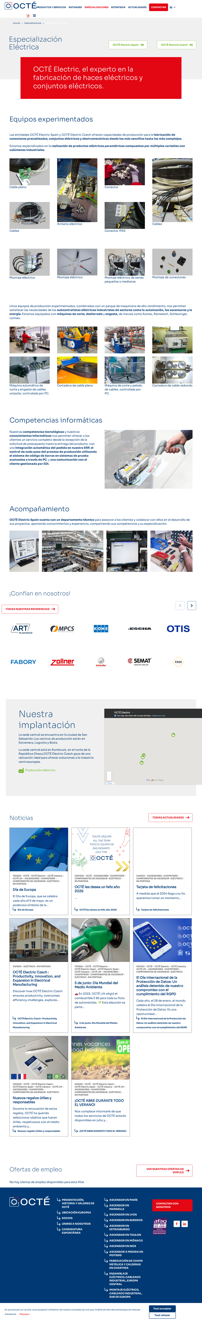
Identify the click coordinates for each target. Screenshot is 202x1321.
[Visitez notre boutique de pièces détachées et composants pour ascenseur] (28, 16)
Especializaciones (32, 23)
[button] (191, 605)
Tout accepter (162, 1308)
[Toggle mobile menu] (34, 15)
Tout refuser (162, 1315)
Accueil (16, 23)
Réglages (24, 1314)
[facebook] (177, 1224)
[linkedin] (184, 1224)
